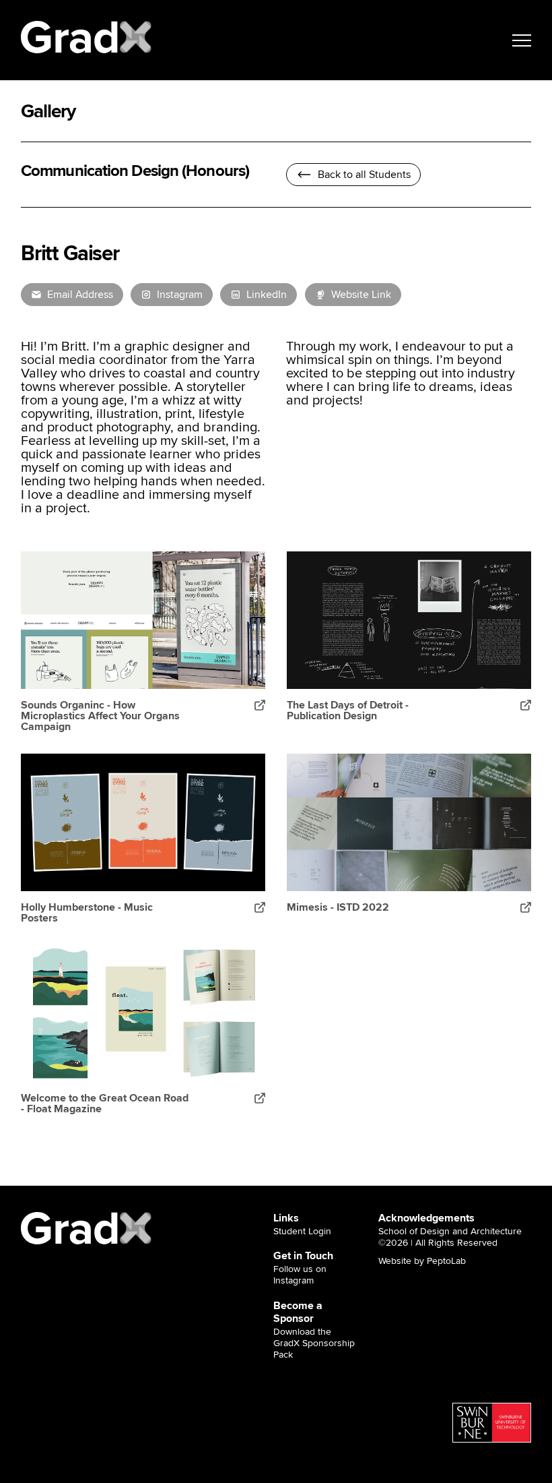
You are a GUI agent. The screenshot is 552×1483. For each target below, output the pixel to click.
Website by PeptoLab (422, 1261)
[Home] (87, 37)
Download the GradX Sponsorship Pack (314, 1343)
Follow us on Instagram (299, 1275)
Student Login (302, 1231)
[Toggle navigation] (521, 40)
